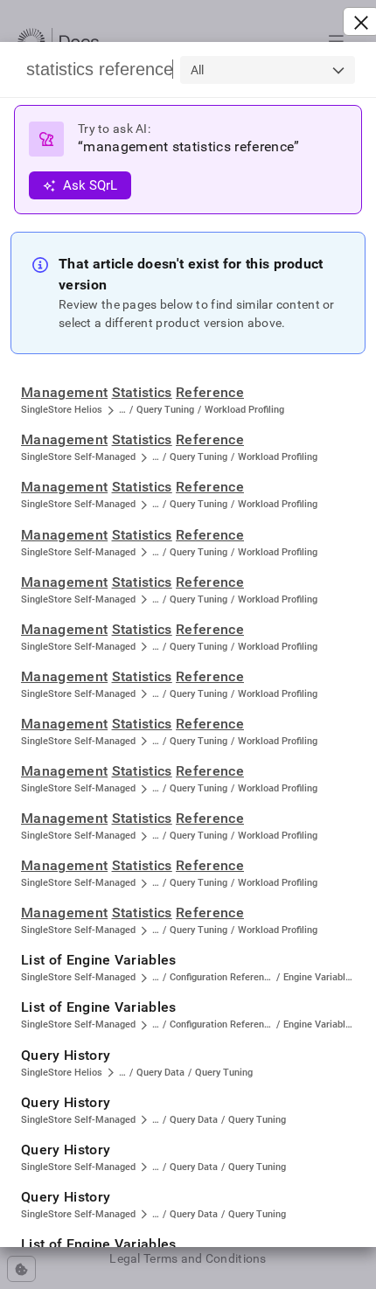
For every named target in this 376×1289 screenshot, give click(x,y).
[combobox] (267, 70)
